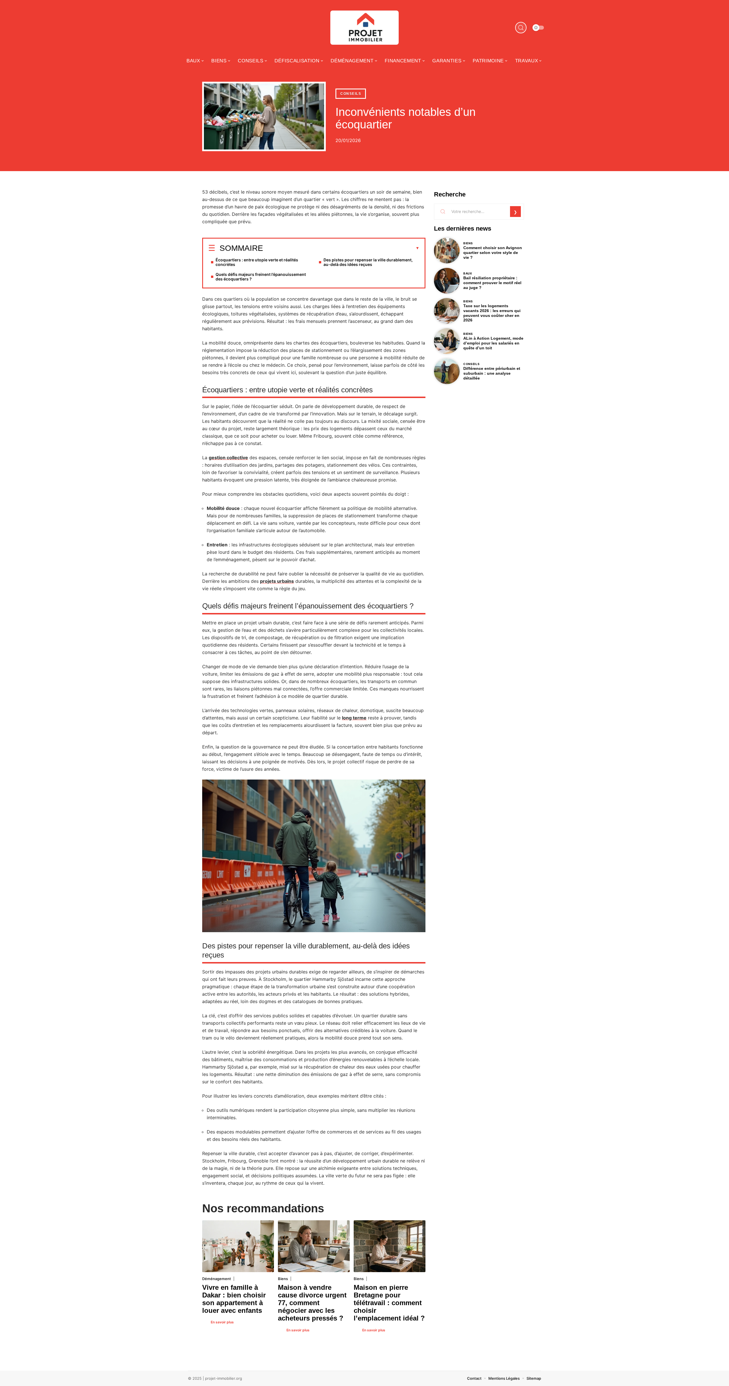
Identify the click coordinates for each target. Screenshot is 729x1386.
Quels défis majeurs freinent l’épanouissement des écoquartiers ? (261, 276)
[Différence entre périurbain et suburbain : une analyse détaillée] (447, 371)
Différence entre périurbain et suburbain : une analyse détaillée (491, 373)
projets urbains (277, 581)
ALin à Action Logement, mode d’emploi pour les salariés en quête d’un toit (493, 343)
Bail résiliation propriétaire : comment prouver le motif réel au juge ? (492, 283)
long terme (354, 718)
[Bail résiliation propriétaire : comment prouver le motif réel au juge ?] (447, 281)
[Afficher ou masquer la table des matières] (341, 248)
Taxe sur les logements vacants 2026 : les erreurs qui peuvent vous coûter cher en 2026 (492, 313)
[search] (521, 27)
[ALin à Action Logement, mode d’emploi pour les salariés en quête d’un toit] (447, 341)
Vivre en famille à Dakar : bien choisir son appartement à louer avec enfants (234, 1299)
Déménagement (216, 1278)
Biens (283, 1278)
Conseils (350, 94)
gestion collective (228, 457)
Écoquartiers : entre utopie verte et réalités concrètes (257, 262)
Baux (467, 273)
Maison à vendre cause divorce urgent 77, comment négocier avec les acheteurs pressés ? (312, 1303)
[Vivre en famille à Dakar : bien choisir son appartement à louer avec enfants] (238, 1246)
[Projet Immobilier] (364, 28)
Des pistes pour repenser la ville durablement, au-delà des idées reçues (368, 262)
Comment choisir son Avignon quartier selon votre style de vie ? (492, 252)
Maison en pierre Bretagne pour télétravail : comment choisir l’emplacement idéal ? (389, 1303)
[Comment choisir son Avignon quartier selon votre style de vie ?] (447, 250)
